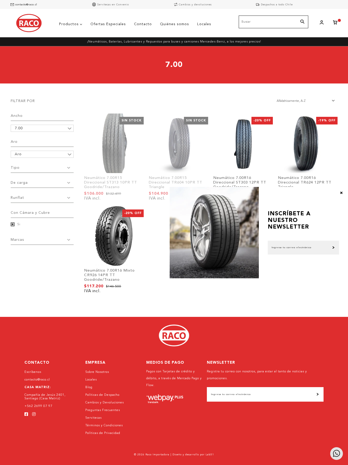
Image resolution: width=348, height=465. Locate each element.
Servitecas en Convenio (113, 4)
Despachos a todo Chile (277, 4)
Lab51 (210, 454)
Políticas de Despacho (102, 395)
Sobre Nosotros (97, 372)
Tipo (15, 168)
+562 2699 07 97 (38, 406)
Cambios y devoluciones (195, 4)
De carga (19, 183)
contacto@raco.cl (26, 4)
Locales (91, 379)
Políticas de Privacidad (102, 433)
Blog (88, 387)
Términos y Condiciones (104, 425)
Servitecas (93, 417)
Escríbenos (32, 372)
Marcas (17, 240)
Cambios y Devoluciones (104, 402)
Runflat (17, 198)
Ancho (17, 116)
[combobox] (273, 22)
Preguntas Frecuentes (102, 410)
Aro (14, 142)
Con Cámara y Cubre (30, 213)
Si (18, 224)
